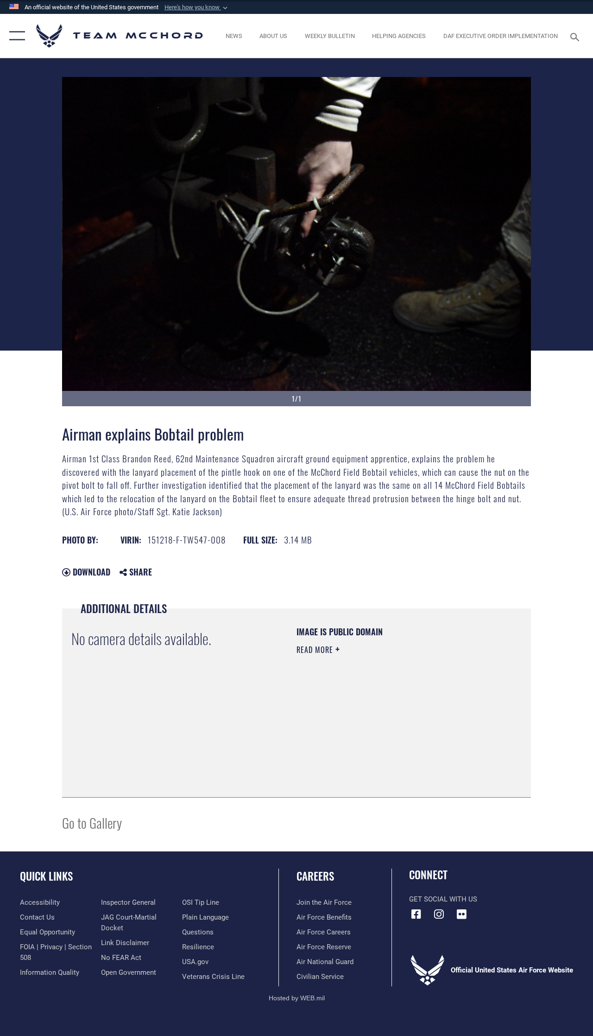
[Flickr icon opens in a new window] (461, 914)
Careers (315, 876)
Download (90, 572)
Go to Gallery (92, 822)
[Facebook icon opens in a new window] (416, 914)
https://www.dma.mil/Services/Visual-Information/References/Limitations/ (379, 728)
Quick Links (46, 876)
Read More (315, 649)
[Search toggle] (576, 36)
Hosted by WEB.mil (297, 998)
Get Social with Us (443, 899)
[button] (196, 7)
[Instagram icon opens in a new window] (439, 914)
